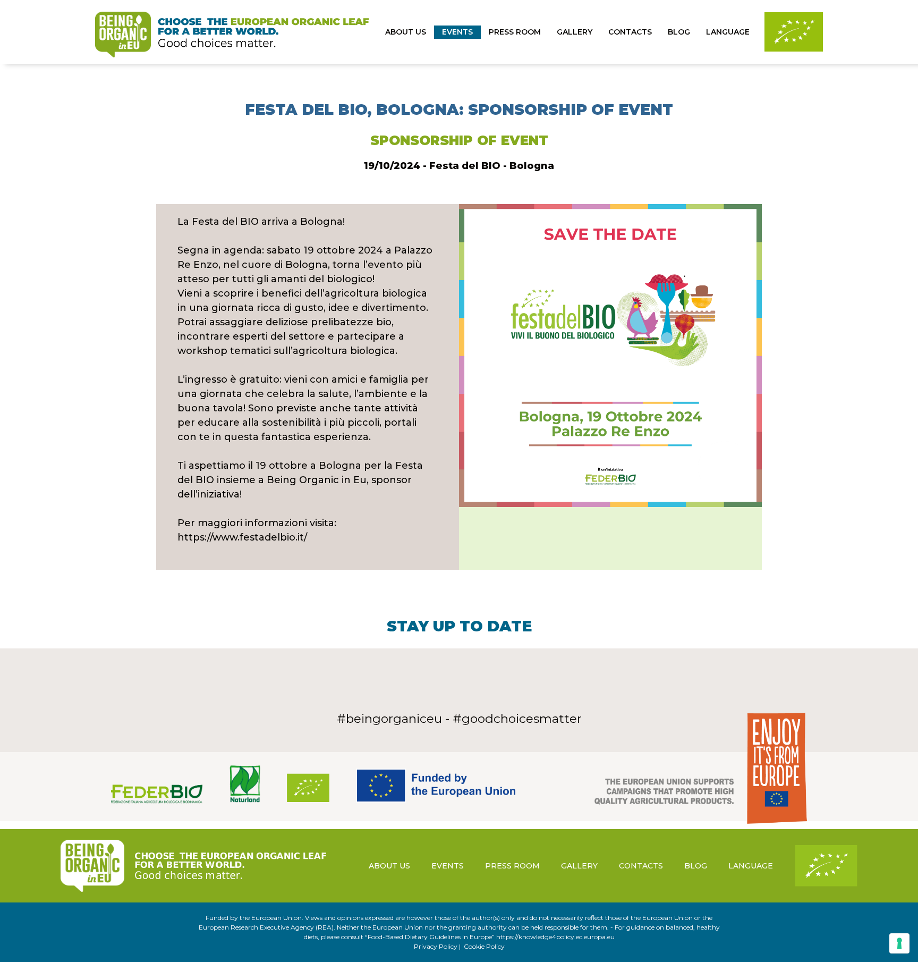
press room (515, 32)
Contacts (630, 32)
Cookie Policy (484, 946)
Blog (679, 32)
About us (405, 32)
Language (728, 32)
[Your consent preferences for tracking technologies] (899, 943)
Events (457, 32)
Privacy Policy (435, 946)
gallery (574, 32)
